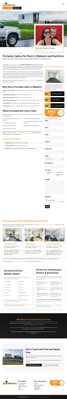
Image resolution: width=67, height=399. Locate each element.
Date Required (49, 163)
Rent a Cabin (7, 8)
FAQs (19, 388)
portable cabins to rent (14, 64)
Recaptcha (48, 196)
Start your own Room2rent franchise (33, 331)
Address (47, 141)
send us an (36, 360)
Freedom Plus (46, 397)
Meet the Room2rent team (31, 80)
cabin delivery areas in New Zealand (19, 304)
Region (47, 156)
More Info (20, 389)
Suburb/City (48, 148)
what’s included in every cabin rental (24, 132)
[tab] (32, 45)
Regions (36, 383)
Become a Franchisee (39, 385)
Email (47, 127)
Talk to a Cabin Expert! (34, 365)
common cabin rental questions (20, 261)
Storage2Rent (37, 386)
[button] (63, 4)
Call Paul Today (29, 360)
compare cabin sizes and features (47, 224)
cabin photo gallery (51, 305)
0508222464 (17, 8)
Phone (47, 134)
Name (47, 120)
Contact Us (36, 389)
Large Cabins (21, 385)
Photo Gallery (37, 388)
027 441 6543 (39, 49)
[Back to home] (9, 4)
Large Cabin (59, 172)
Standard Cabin (49, 172)
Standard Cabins (22, 383)
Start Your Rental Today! (51, 365)
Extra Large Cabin (59, 175)
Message (47, 179)
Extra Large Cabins (22, 386)
